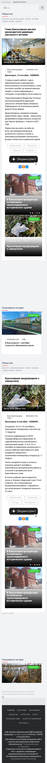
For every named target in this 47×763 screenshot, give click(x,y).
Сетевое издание (21, 734)
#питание (30, 150)
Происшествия (13, 719)
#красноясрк (15, 145)
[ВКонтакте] (20, 166)
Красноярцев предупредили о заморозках (23, 247)
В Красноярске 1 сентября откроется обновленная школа (19, 344)
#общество (32, 145)
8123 (25, 194)
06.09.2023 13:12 (14, 194)
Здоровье (18, 21)
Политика (21, 710)
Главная (11, 710)
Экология (5, 19)
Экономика (34, 710)
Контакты (23, 723)
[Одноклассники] (23, 166)
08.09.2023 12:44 (14, 241)
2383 (23, 339)
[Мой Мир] (26, 166)
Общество (34, 178)
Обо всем (35, 19)
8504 (25, 588)
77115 (26, 241)
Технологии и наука (17, 19)
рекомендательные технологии (23, 759)
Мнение (11, 21)
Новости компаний (32, 719)
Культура (25, 714)
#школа (16, 150)
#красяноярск (15, 497)
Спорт (35, 714)
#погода (15, 502)
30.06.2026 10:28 (13, 339)
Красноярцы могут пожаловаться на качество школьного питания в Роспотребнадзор (22, 555)
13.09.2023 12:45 (32, 70)
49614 (26, 546)
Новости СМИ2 (7, 613)
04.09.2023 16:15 (14, 546)
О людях (5, 21)
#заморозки (30, 502)
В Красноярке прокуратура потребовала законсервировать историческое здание (22, 203)
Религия (28, 19)
